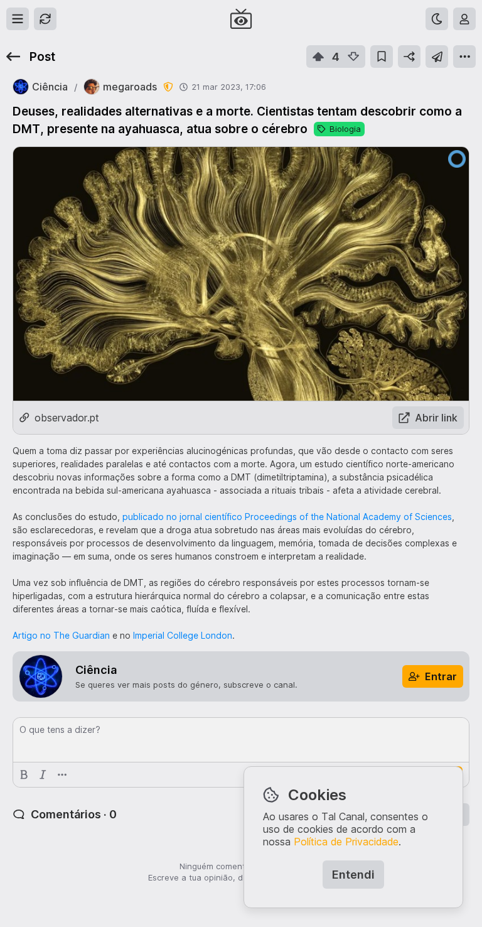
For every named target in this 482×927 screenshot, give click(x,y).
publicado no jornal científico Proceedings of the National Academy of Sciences (287, 516)
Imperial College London (182, 635)
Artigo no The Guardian (61, 635)
